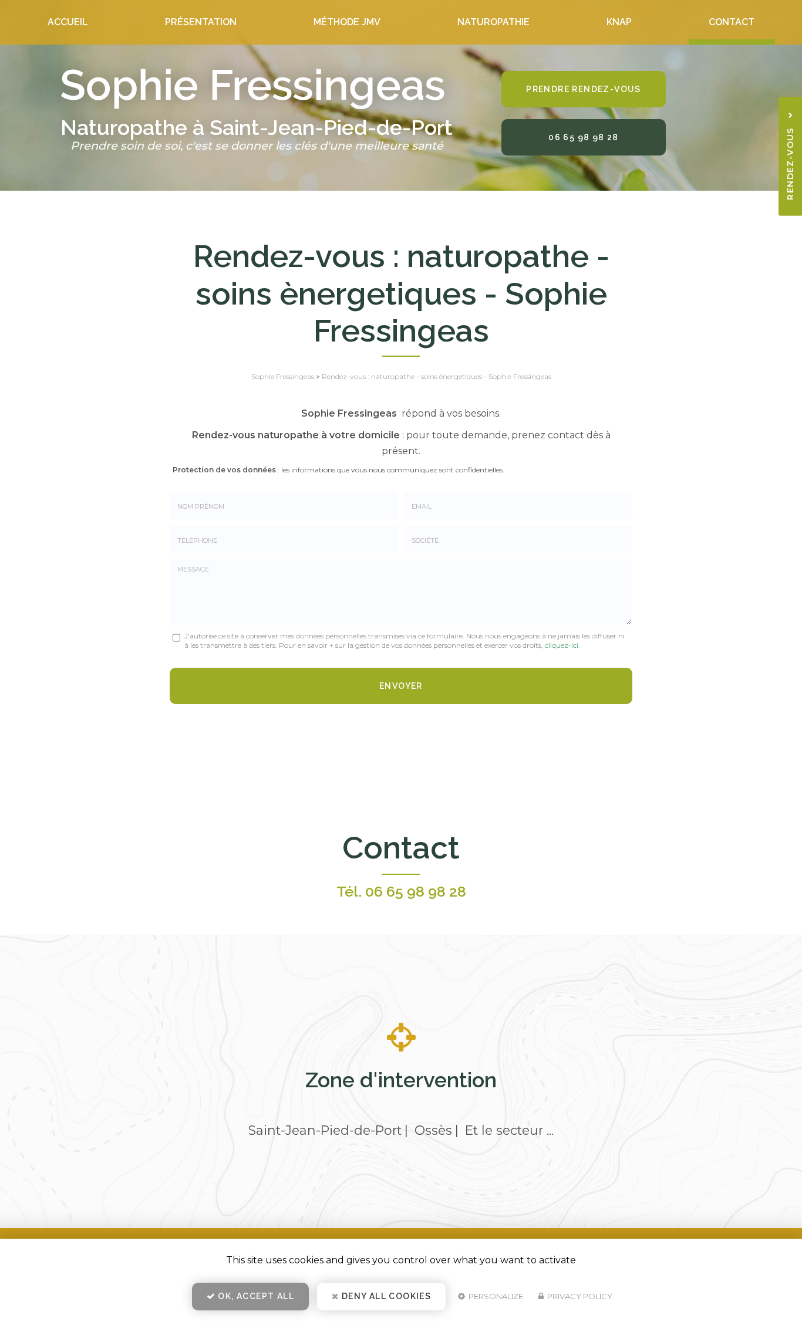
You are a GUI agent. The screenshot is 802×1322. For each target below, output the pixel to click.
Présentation (201, 22)
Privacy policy (578, 1296)
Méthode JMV (347, 22)
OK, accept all (254, 1296)
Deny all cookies (385, 1296)
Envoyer (401, 686)
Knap (619, 22)
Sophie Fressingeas (282, 376)
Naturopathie (493, 22)
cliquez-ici (561, 645)
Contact (731, 22)
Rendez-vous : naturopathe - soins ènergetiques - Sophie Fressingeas (436, 376)
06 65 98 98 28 (583, 137)
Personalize (495, 1296)
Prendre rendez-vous (583, 89)
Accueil (68, 22)
